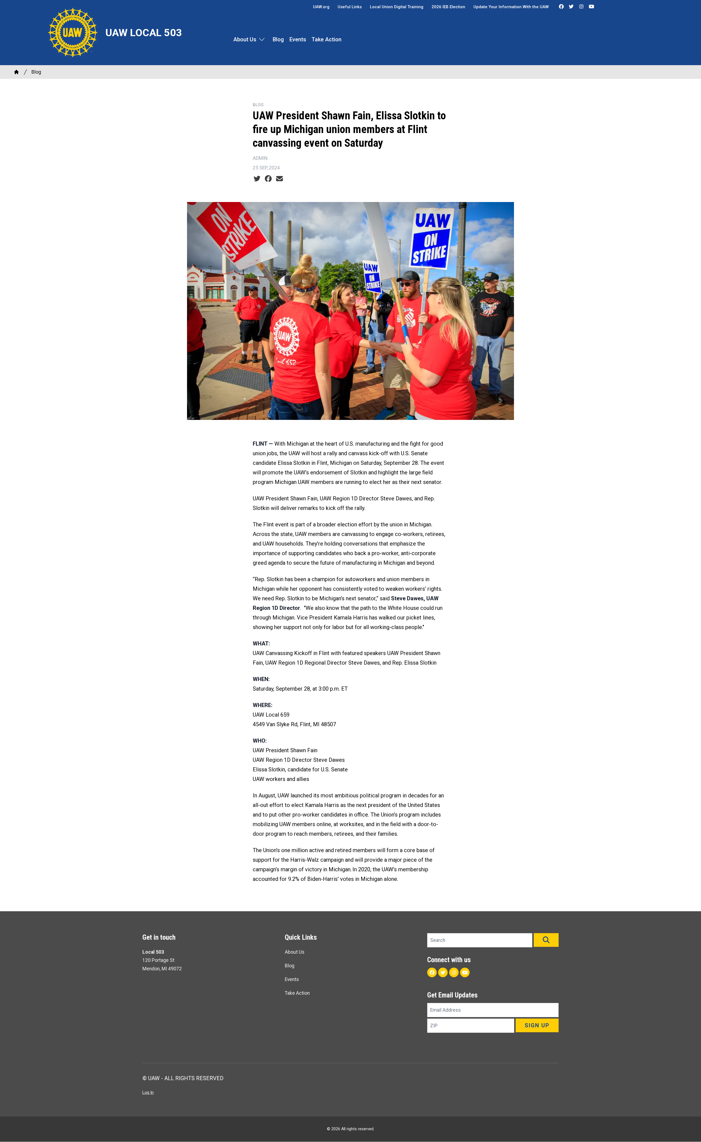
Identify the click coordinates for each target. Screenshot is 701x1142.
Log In (148, 1092)
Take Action (326, 39)
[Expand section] (262, 39)
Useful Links (350, 6)
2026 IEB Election (448, 6)
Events (297, 39)
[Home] (16, 72)
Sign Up (537, 1025)
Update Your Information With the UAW (511, 6)
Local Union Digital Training (396, 6)
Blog (278, 39)
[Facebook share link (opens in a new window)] (268, 179)
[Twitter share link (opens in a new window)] (257, 179)
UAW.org (321, 6)
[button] (546, 940)
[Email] (279, 179)
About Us (244, 39)
